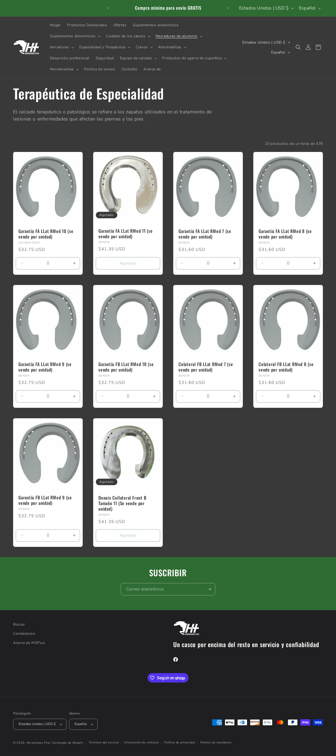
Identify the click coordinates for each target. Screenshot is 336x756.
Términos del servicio (103, 742)
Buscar (19, 624)
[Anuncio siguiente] (228, 8)
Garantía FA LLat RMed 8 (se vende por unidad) (285, 234)
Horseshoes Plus (39, 743)
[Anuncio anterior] (108, 8)
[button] (75, 36)
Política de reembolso (216, 742)
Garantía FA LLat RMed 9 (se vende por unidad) (45, 367)
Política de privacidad (179, 742)
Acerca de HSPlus (29, 642)
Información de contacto (141, 742)
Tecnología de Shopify (67, 743)
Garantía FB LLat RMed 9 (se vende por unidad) (45, 500)
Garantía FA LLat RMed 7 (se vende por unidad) (204, 234)
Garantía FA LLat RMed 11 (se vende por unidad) (125, 233)
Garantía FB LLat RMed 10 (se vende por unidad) (126, 367)
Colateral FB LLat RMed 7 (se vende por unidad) (205, 367)
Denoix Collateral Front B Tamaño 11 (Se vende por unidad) (122, 503)
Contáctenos (24, 633)
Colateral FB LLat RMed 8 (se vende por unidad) (286, 367)
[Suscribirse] (209, 589)
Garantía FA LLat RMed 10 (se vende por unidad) (46, 234)
